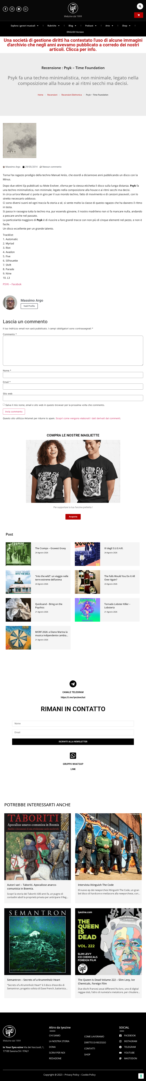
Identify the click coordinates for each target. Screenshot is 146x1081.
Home (40, 95)
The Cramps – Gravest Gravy (50, 548)
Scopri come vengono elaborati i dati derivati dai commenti (88, 418)
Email (7, 382)
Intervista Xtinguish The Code (96, 885)
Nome (7, 370)
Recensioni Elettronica (71, 95)
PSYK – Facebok (12, 284)
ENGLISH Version (75, 31)
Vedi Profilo (29, 306)
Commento (10, 334)
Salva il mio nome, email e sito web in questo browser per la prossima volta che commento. (55, 405)
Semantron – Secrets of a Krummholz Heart (33, 979)
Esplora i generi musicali (23, 25)
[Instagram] (12, 9)
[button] (140, 6)
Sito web (7, 393)
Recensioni (52, 95)
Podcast (89, 25)
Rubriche (51, 25)
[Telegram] (18, 9)
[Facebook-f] (5, 9)
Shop (124, 25)
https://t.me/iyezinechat (73, 697)
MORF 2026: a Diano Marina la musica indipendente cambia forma (51, 635)
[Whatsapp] (25, 9)
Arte (108, 25)
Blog (71, 25)
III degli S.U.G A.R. (113, 548)
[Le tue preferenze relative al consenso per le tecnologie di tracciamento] (141, 1076)
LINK (73, 769)
